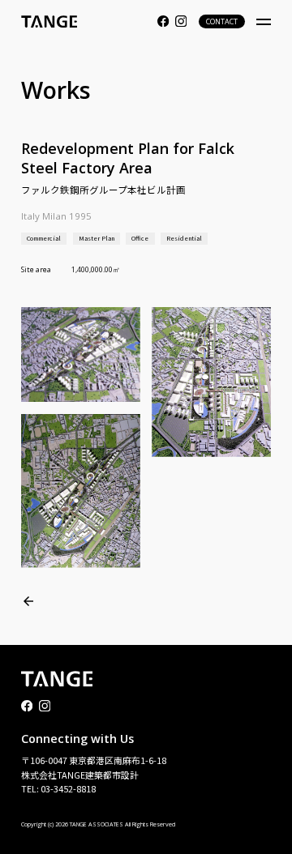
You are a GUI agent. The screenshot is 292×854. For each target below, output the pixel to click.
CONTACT (222, 21)
